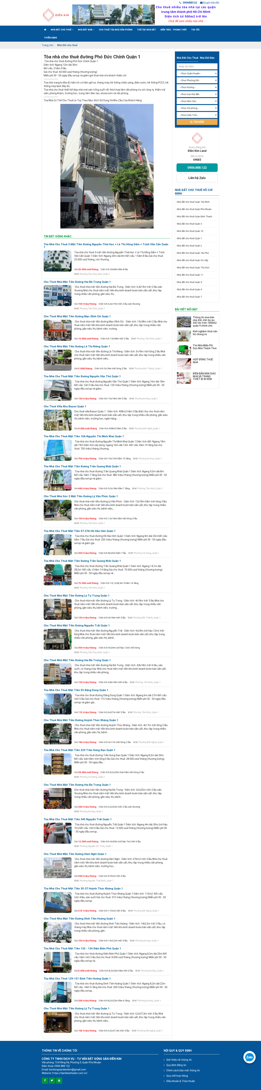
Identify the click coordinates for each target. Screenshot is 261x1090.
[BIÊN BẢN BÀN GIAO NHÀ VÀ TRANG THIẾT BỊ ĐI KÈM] (184, 378)
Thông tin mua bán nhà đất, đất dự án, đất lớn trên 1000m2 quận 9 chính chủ (205, 321)
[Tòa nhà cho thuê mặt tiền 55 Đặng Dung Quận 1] (58, 704)
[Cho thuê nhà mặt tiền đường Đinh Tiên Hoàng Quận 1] (58, 932)
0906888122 (189, 2)
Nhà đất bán (85, 29)
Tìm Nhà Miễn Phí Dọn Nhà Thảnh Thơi (204, 347)
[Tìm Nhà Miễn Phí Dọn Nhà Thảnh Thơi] (184, 350)
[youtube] (59, 1081)
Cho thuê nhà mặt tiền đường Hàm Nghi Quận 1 (75, 854)
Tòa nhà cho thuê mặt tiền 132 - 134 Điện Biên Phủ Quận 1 (82, 948)
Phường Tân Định (88, 308)
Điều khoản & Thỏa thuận (180, 1081)
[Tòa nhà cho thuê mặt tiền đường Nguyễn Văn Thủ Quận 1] (58, 390)
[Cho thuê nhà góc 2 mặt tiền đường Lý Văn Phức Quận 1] (58, 510)
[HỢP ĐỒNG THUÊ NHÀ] (184, 364)
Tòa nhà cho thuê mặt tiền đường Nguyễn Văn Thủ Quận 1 (82, 376)
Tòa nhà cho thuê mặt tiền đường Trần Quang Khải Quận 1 (82, 466)
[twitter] (52, 1081)
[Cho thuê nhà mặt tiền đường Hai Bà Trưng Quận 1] (58, 295)
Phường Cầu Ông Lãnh (91, 274)
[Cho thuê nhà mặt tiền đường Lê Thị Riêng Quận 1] (58, 360)
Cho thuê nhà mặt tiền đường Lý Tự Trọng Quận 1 (77, 595)
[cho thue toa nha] (145, 14)
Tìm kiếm (198, 121)
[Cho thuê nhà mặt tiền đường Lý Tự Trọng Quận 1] (58, 609)
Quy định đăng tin (176, 1065)
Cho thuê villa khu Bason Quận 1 (65, 406)
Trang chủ (47, 45)
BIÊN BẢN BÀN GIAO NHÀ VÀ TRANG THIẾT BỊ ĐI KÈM (204, 376)
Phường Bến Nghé (143, 428)
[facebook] (45, 1081)
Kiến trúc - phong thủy (174, 29)
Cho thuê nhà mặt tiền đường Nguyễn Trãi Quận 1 (77, 625)
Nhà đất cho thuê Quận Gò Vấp (192, 260)
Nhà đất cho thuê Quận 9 (189, 282)
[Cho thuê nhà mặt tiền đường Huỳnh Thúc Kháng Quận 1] (58, 733)
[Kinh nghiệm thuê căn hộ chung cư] (184, 336)
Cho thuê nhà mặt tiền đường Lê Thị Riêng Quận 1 (77, 346)
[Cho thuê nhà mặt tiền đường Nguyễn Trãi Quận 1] (58, 639)
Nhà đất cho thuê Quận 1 (189, 238)
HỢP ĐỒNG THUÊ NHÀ (203, 361)
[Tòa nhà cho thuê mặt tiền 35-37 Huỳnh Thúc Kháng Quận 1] (58, 902)
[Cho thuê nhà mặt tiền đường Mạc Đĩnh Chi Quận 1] (58, 330)
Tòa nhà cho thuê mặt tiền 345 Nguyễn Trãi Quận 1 (78, 819)
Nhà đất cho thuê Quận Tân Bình (193, 202)
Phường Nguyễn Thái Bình (92, 880)
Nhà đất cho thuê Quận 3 (189, 223)
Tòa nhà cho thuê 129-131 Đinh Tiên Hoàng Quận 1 (77, 978)
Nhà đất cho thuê (61, 29)
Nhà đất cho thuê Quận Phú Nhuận (194, 209)
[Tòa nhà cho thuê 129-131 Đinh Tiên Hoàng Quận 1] (58, 992)
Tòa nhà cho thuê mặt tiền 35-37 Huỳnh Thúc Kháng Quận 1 (83, 888)
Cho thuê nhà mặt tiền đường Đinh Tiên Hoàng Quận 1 (79, 918)
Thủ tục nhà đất (146, 29)
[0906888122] (249, 1057)
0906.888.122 (197, 167)
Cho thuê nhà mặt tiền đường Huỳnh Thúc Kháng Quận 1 (81, 720)
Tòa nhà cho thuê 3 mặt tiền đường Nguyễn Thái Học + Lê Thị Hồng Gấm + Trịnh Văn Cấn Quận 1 (106, 246)
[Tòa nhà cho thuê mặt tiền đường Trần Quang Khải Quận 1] (58, 480)
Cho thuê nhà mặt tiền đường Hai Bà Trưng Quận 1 (77, 281)
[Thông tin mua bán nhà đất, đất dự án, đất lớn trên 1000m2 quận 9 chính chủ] (184, 321)
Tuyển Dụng (50, 37)
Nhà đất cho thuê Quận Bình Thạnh (194, 216)
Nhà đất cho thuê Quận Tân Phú (193, 253)
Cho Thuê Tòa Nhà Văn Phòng (115, 29)
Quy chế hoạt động (177, 1075)
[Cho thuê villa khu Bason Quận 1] (58, 420)
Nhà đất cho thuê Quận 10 (190, 231)
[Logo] (56, 15)
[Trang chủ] (45, 30)
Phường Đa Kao (142, 398)
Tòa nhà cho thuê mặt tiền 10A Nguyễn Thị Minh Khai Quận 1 (84, 436)
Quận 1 (106, 274)
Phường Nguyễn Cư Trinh (92, 846)
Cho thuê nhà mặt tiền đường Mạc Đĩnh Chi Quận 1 (77, 316)
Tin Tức (195, 29)
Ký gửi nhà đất (211, 2)
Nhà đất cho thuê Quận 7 (189, 296)
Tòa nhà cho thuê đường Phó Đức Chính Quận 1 (92, 56)
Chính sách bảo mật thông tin (183, 1070)
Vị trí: (76, 274)
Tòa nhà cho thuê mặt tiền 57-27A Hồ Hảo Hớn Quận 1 (80, 531)
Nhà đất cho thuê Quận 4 (189, 289)
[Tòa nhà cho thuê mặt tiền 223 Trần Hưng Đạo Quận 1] (58, 763)
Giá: (76, 269)
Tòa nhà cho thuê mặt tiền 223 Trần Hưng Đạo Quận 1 (79, 750)
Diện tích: (105, 269)
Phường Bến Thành (144, 368)
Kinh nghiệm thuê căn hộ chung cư (205, 332)
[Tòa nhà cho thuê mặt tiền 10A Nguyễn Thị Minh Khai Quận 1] (58, 450)
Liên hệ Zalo (197, 178)
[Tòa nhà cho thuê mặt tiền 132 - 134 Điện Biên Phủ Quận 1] (58, 962)
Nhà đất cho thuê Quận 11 (190, 275)
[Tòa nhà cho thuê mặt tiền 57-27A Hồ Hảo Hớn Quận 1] (58, 544)
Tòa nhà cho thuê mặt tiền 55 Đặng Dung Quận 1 (76, 690)
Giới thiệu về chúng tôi (179, 1059)
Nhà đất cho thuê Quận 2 (189, 245)
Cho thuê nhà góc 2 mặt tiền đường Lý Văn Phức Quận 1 (81, 496)
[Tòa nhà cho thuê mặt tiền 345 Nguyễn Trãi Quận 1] (58, 833)
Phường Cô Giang (142, 553)
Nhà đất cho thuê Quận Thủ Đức (193, 267)
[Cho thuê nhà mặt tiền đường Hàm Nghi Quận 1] (58, 867)
